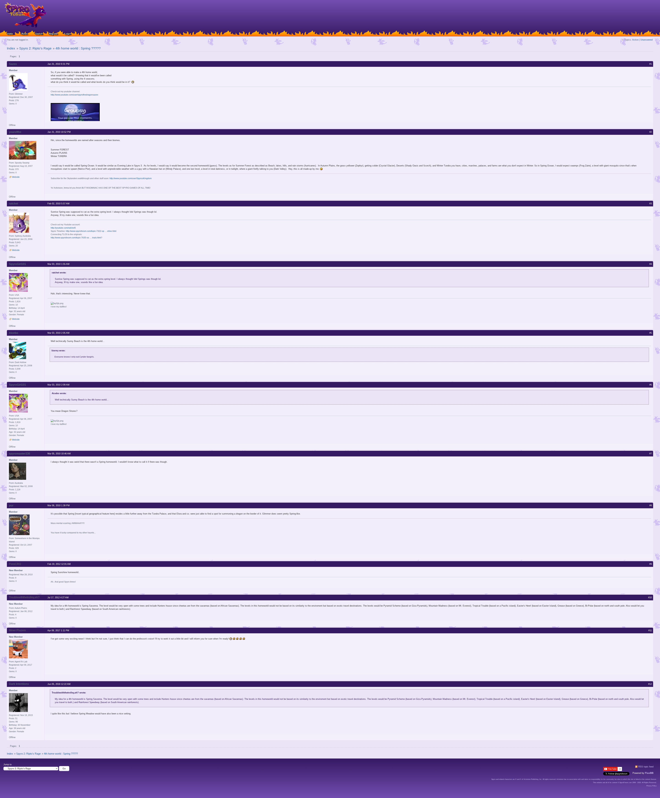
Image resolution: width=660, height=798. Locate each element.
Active (635, 39)
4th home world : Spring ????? (78, 48)
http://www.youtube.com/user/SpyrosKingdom (130, 178)
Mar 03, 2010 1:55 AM (58, 264)
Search (39, 33)
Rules (24, 33)
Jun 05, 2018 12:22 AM (58, 684)
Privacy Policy (651, 786)
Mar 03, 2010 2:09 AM (58, 384)
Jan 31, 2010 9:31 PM (58, 64)
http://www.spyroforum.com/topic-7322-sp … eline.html (91, 231)
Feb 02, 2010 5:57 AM (58, 203)
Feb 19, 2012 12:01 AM (59, 564)
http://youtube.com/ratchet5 (63, 228)
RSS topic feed (645, 766)
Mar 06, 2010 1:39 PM (58, 505)
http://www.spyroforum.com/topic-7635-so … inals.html (76, 237)
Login (68, 33)
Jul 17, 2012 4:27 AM (58, 597)
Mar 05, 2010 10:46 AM (59, 453)
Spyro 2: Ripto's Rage (35, 48)
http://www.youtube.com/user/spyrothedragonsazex (74, 95)
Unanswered (646, 39)
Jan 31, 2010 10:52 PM (59, 132)
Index (10, 33)
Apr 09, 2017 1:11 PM (58, 630)
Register (53, 33)
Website (16, 177)
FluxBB (649, 773)
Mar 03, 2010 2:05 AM (58, 333)
